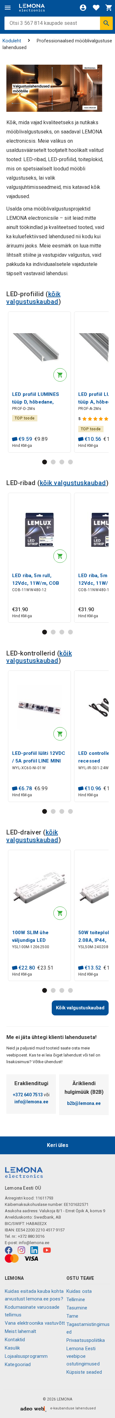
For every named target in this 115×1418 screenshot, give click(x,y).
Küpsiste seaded (84, 1372)
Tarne (72, 1316)
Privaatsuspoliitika (85, 1340)
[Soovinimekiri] (96, 7)
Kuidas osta (79, 1291)
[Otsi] (106, 23)
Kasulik (12, 1348)
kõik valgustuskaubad (33, 297)
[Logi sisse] (83, 8)
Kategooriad (18, 1364)
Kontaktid (15, 1340)
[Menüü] (7, 7)
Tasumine (76, 1308)
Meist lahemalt (20, 1331)
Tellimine (75, 1299)
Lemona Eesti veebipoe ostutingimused (83, 1356)
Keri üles (57, 1145)
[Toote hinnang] (96, 419)
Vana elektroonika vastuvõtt (35, 1323)
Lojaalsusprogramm (26, 1356)
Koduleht (12, 41)
